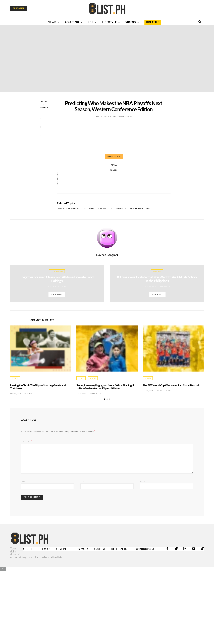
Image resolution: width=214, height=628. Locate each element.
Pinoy (81, 378)
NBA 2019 (121, 209)
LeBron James (105, 209)
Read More (114, 156)
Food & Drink (57, 271)
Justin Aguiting (163, 391)
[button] (104, 399)
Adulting (72, 22)
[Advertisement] (107, 595)
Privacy (82, 549)
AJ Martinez (95, 394)
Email (83, 481)
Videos (130, 22)
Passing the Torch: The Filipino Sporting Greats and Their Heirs (38, 387)
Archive (100, 549)
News (52, 22)
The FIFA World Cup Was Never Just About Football (171, 385)
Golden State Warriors (69, 209)
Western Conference (141, 209)
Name (24, 481)
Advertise (63, 549)
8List (64, 287)
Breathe (152, 22)
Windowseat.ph (148, 549)
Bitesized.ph (121, 549)
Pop (90, 22)
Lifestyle (109, 22)
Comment (25, 442)
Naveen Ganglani (107, 255)
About (27, 549)
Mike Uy (28, 394)
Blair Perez (164, 287)
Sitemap (43, 549)
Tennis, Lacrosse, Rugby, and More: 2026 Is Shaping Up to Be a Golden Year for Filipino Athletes (105, 387)
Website (143, 482)
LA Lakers (90, 209)
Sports (15, 378)
